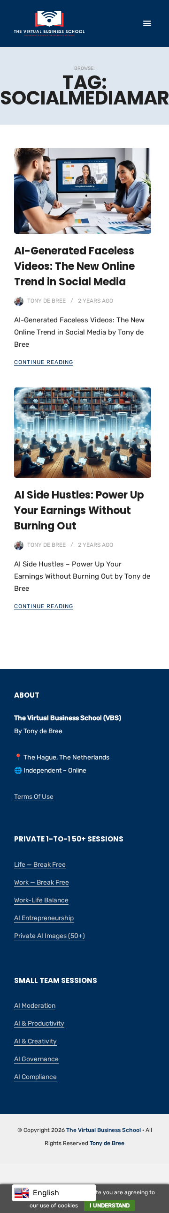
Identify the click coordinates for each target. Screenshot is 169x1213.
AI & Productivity (39, 1023)
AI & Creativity (35, 1041)
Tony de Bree (46, 301)
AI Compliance (35, 1077)
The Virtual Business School (103, 1130)
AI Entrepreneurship (44, 918)
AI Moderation (34, 1006)
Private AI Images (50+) (49, 936)
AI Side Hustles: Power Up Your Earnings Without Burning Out (79, 510)
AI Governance (36, 1059)
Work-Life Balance (41, 900)
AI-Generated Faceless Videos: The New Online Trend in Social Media (74, 266)
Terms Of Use (34, 797)
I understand (110, 1205)
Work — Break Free (41, 882)
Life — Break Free (40, 865)
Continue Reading (43, 362)
